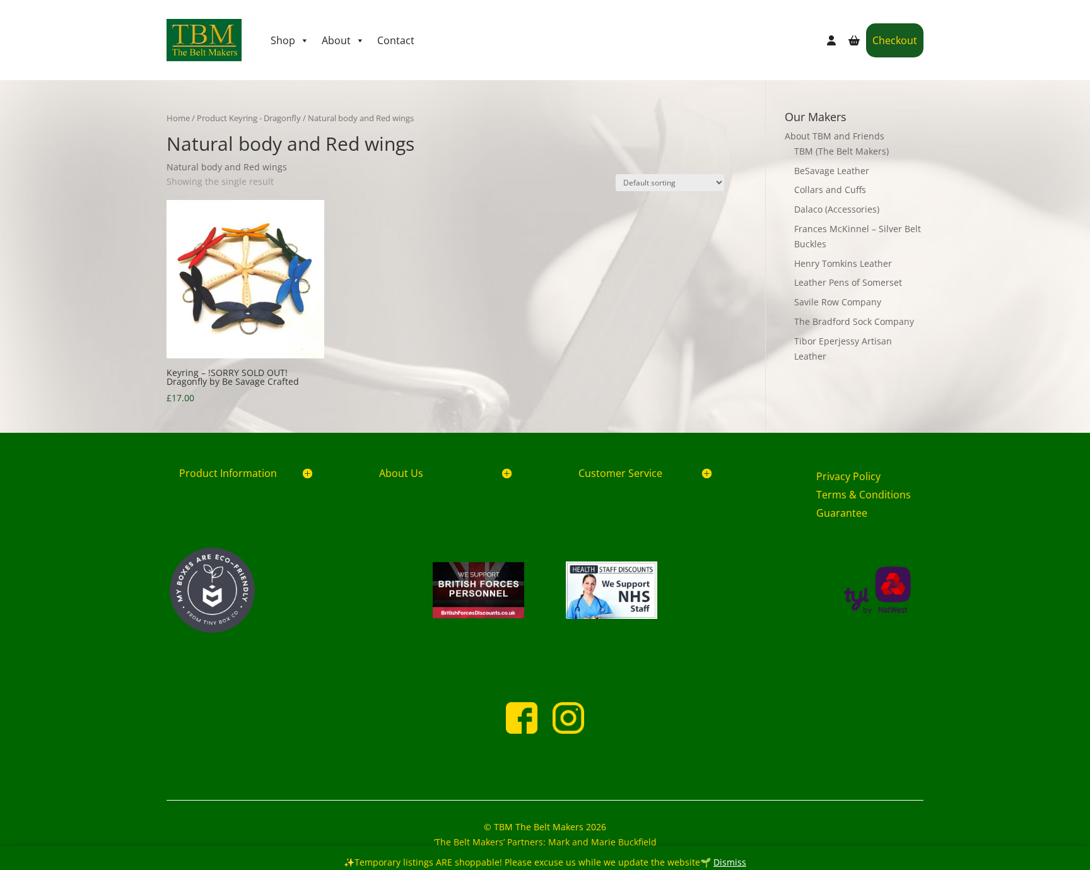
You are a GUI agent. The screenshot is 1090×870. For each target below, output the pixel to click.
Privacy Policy (848, 476)
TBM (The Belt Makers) (841, 151)
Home (178, 118)
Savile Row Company (837, 302)
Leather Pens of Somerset (848, 282)
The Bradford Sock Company (854, 321)
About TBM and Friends (834, 136)
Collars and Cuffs (830, 190)
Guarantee (841, 513)
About (336, 40)
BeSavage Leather (831, 171)
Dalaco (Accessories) (836, 209)
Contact (395, 40)
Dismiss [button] (729, 862)
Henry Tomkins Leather (843, 263)
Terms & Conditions (863, 495)
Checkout (894, 40)
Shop (283, 40)
